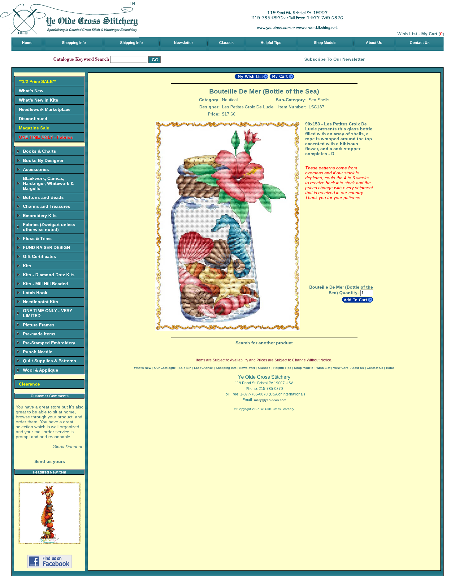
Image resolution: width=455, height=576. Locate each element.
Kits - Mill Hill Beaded (45, 283)
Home (27, 43)
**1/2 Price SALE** (37, 81)
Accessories (36, 169)
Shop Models (325, 43)
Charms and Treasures (46, 206)
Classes (226, 43)
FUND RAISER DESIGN (46, 247)
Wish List (407, 33)
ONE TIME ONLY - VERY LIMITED (47, 313)
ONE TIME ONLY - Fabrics (46, 137)
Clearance (29, 384)
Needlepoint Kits (40, 301)
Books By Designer (43, 160)
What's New (31, 90)
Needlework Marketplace (45, 109)
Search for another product (264, 342)
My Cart (429, 33)
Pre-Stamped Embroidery (49, 342)
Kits (27, 265)
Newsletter (183, 43)
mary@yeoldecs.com (270, 400)
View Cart (340, 367)
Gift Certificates (39, 256)
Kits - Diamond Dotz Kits (49, 274)
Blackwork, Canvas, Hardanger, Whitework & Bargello (48, 183)
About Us (374, 43)
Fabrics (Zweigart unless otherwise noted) (49, 227)
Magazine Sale (34, 127)
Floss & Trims (37, 238)
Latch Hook (35, 292)
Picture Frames (38, 324)
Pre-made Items (39, 333)
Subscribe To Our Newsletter (334, 59)
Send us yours (49, 461)
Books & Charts (39, 151)
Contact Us (420, 43)
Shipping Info (131, 43)
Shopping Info (74, 43)
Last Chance (203, 367)
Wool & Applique (40, 370)
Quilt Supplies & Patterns (49, 360)
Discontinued (33, 118)
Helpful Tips (271, 43)
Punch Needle (37, 351)
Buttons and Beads (43, 197)
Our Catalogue (165, 367)
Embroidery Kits (40, 215)
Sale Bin (185, 367)
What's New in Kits (38, 100)
